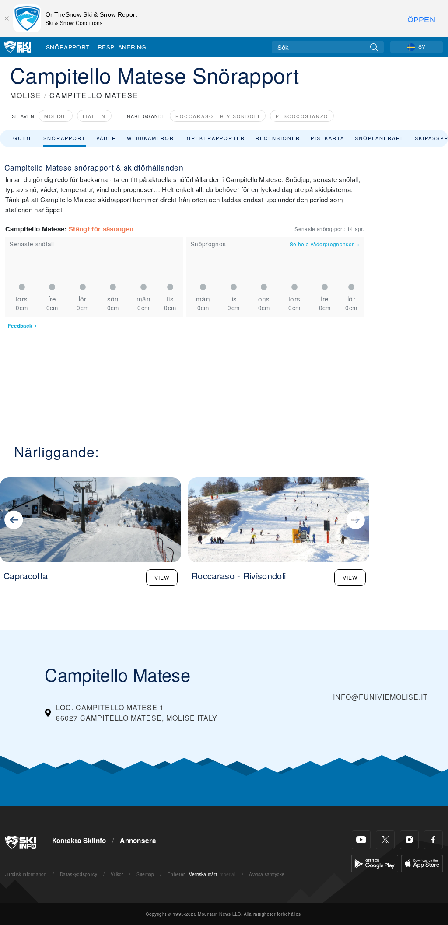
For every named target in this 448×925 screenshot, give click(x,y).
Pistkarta (327, 137)
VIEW (161, 577)
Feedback (20, 325)
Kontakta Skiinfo (79, 840)
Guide (23, 137)
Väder (106, 137)
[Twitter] (385, 839)
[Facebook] (433, 839)
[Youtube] (361, 839)
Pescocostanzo (302, 116)
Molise (55, 116)
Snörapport (67, 46)
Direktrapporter (215, 137)
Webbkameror (150, 137)
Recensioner (278, 137)
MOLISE (26, 95)
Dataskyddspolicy (78, 874)
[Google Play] (374, 862)
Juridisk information (25, 874)
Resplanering (122, 46)
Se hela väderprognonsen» (325, 244)
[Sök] (374, 47)
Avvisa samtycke (266, 874)
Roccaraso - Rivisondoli (217, 116)
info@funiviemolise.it (380, 697)
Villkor (117, 874)
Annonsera (138, 840)
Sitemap (145, 874)
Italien (94, 116)
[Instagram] (409, 839)
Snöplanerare (379, 137)
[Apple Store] (422, 862)
